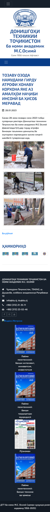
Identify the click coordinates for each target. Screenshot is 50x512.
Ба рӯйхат (7, 233)
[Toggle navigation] (8, 4)
